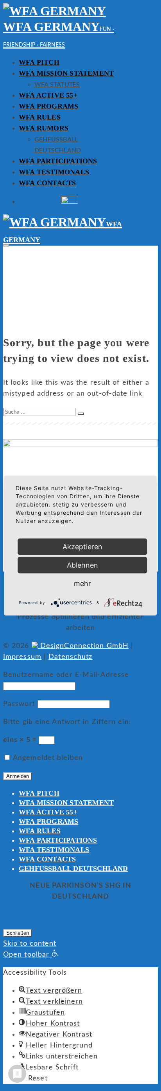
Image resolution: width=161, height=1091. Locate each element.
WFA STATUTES (57, 84)
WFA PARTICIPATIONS (58, 161)
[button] (31, 954)
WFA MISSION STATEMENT (66, 73)
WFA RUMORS (43, 128)
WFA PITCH (39, 62)
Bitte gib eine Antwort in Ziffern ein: (67, 722)
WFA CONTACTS (47, 183)
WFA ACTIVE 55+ (48, 95)
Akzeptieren (82, 546)
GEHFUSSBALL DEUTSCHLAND (73, 868)
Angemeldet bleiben (47, 758)
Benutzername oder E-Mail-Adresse (66, 674)
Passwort (19, 703)
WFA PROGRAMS (48, 106)
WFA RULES (40, 117)
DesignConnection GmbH (83, 646)
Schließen (17, 933)
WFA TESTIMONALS (54, 172)
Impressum (22, 656)
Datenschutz (70, 656)
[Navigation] (6, 245)
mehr (82, 583)
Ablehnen (82, 565)
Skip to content (30, 943)
